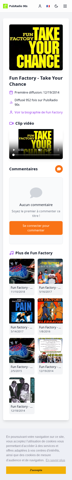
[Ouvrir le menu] (65, 6)
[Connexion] (39, 6)
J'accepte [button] (36, 470)
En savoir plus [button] (55, 460)
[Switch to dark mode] (56, 6)
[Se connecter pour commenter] (59, 169)
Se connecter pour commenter (36, 228)
